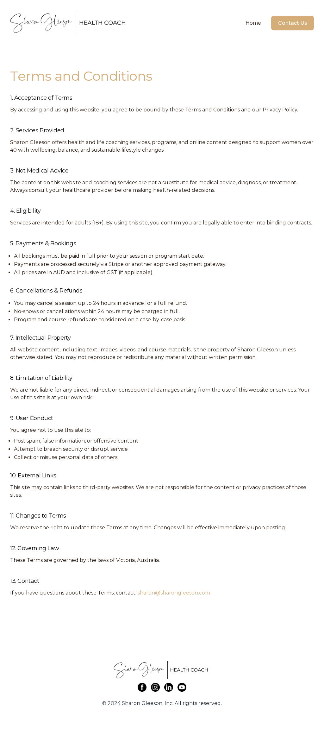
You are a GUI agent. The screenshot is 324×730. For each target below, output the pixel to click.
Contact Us (292, 23)
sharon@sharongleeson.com (174, 593)
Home (253, 23)
